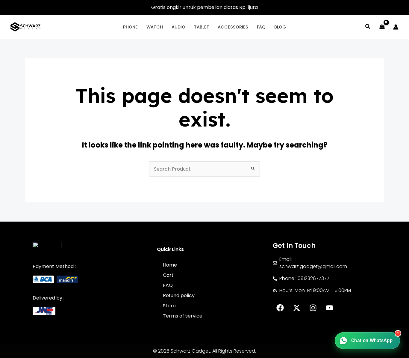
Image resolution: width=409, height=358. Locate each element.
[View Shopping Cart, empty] (382, 27)
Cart (168, 275)
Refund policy (179, 295)
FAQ (168, 285)
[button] (368, 27)
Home (170, 264)
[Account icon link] (396, 27)
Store (169, 305)
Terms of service (182, 315)
